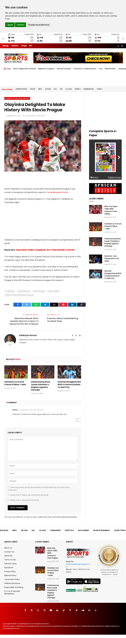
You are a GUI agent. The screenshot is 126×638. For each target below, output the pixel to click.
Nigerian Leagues (46, 68)
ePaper (24, 46)
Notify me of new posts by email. (25, 500)
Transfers (78, 68)
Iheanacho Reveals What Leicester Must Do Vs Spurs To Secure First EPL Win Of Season (23, 321)
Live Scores (6, 89)
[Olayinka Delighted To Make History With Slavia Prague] (42, 171)
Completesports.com (57, 192)
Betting (5, 46)
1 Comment (29, 116)
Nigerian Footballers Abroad (17, 98)
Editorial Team (10, 563)
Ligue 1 (99, 89)
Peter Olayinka (24, 291)
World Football (64, 68)
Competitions (89, 68)
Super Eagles (21, 89)
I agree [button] (10, 25)
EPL (61, 89)
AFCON (48, 89)
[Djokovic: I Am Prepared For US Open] (95, 259)
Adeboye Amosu (28, 335)
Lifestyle (69, 530)
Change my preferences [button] (38, 25)
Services (15, 46)
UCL (55, 89)
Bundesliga (89, 89)
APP (30, 46)
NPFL (40, 89)
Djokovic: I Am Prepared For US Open (111, 258)
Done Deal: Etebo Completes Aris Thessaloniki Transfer (45, 250)
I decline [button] (20, 25)
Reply (77, 419)
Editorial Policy (10, 575)
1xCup (32, 89)
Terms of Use (10, 559)
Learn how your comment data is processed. (57, 517)
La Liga (69, 89)
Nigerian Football (27, 68)
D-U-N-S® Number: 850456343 (12, 592)
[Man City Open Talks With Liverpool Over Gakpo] (95, 209)
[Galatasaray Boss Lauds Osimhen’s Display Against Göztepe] (43, 372)
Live (100, 68)
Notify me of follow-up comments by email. (30, 495)
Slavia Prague (39, 291)
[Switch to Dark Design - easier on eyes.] (118, 46)
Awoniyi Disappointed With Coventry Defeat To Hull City (69, 385)
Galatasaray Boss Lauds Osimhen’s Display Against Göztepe (40, 386)
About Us (8, 548)
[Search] (122, 45)
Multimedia (110, 68)
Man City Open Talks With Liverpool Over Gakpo (111, 210)
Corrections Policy (12, 579)
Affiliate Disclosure (12, 583)
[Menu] (7, 69)
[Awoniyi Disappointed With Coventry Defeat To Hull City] (69, 372)
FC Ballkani (10, 291)
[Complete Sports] (16, 58)
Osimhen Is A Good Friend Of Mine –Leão (15, 383)
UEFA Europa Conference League (19, 295)
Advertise (8, 556)
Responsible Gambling (13, 587)
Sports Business (101, 530)
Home (15, 68)
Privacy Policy (10, 571)
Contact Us (9, 552)
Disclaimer (8, 567)
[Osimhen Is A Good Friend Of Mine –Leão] (16, 372)
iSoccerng (83, 530)
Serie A (78, 89)
